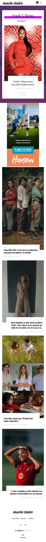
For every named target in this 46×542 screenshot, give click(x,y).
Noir (23, 535)
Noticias (23, 518)
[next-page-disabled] (24, 94)
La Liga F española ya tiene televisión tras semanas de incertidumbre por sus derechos (26, 492)
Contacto (31, 518)
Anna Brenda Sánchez (12, 256)
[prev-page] (21, 94)
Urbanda (23, 537)
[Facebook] (20, 525)
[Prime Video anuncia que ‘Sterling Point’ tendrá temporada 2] (23, 377)
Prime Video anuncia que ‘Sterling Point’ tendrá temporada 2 (18, 419)
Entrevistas (37, 320)
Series (6, 415)
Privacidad (15, 518)
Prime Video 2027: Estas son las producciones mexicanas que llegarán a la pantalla (21, 251)
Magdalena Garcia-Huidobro (15, 425)
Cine (5, 247)
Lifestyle (38, 488)
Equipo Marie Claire (23, 88)
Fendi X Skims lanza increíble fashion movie (23, 83)
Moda (23, 78)
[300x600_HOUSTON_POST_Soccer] (23, 166)
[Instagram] (25, 525)
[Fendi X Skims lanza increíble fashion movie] (23, 53)
